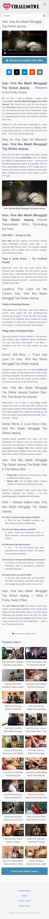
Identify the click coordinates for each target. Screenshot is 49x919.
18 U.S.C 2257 (24, 900)
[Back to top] (45, 913)
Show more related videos (24, 871)
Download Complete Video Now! (26, 60)
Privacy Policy (24, 890)
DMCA (24, 895)
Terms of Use (24, 905)
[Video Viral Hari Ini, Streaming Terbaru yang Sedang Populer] (21, 6)
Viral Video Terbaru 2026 (25, 633)
